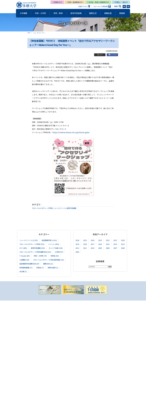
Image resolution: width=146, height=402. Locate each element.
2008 (108, 248)
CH (128, 6)
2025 (85, 240)
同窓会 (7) (40, 267)
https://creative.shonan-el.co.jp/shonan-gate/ (71, 132)
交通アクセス (83, 6)
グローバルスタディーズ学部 (42, 208)
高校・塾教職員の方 (75, 2)
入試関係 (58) (24, 260)
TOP (28, 33)
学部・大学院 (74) (40, 256)
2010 (92, 248)
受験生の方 (58, 2)
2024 (92, 240)
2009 (100, 248)
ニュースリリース (38, 33)
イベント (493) (53, 244)
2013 (123, 244)
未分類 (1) (23, 271)
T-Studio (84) (24, 256)
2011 (85, 248)
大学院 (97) (59, 252)
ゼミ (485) (23, 248)
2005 (77, 252)
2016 (100, 244)
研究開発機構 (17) (25, 267)
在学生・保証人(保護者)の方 (99, 2)
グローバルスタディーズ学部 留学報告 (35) (48, 260)
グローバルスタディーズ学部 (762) (31, 244)
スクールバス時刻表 (100, 6)
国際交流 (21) (48, 263)
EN (124, 6)
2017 (92, 244)
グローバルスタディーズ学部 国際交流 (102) (35, 252)
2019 (77, 244)
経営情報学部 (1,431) (49, 240)
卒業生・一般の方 (121, 2)
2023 (100, 240)
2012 (77, 248)
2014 (115, 244)
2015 (108, 244)
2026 (77, 240)
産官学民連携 (71, 208)
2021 (115, 240)
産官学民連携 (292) (38, 248)
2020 (123, 240)
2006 (123, 248)
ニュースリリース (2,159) (28, 240)
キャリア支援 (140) (56, 248)
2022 (108, 240)
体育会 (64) (55, 256)
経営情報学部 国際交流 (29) (29, 263)
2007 (115, 248)
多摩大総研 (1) (53, 267)
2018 (85, 244)
